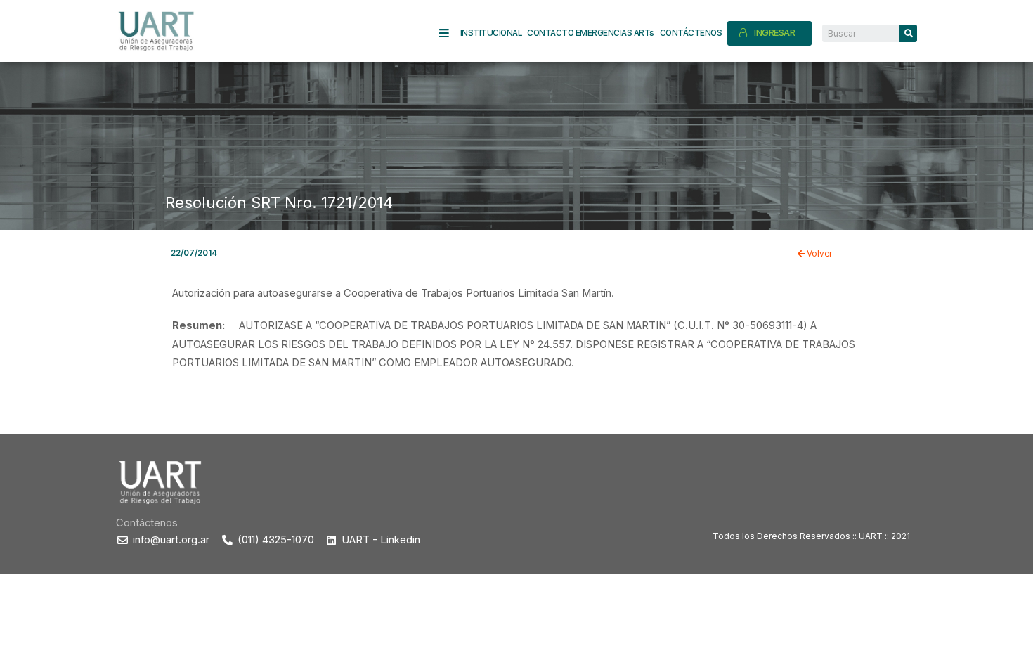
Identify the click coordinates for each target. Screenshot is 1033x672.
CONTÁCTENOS (691, 33)
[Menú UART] (449, 33)
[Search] (908, 33)
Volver (818, 254)
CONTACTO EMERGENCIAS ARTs (590, 33)
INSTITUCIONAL (491, 33)
